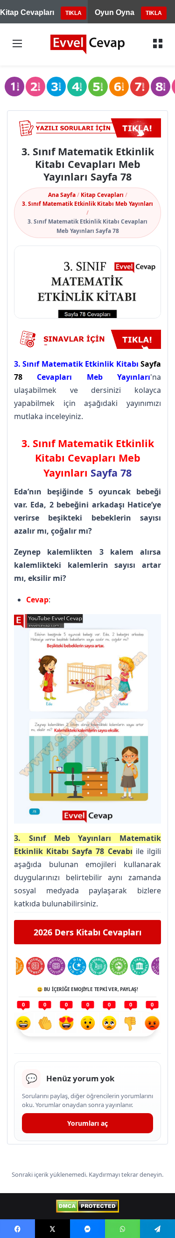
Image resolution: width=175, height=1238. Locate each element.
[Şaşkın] (87, 1024)
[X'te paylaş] (52, 1228)
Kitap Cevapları (102, 195)
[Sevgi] (66, 1024)
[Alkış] (45, 1024)
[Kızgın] (152, 1024)
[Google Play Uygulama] (87, 339)
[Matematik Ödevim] (35, 966)
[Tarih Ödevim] (139, 966)
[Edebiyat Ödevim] (98, 966)
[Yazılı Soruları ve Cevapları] (87, 127)
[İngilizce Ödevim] (56, 966)
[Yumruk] (130, 1024)
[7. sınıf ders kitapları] (140, 86)
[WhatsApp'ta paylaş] (122, 1228)
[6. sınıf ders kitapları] (119, 86)
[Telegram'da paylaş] (157, 1228)
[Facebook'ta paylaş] (17, 1228)
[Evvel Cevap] (87, 44)
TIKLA (73, 13)
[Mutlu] (23, 1024)
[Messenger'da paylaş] (87, 1228)
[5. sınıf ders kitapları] (98, 86)
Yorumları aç (87, 1123)
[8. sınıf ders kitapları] (160, 86)
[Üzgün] (109, 1024)
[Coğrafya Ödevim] (119, 966)
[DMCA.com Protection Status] (87, 1206)
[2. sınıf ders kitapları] (35, 86)
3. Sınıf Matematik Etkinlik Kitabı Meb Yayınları (87, 204)
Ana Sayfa (62, 195)
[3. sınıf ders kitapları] (56, 86)
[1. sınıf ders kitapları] (14, 86)
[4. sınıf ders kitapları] (77, 86)
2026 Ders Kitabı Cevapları (87, 932)
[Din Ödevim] (77, 966)
